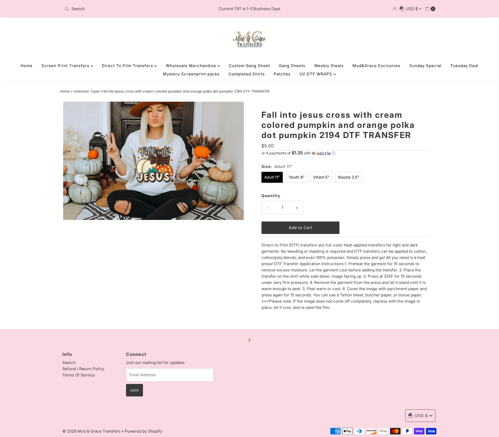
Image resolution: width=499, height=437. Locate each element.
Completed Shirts (246, 73)
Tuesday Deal (464, 65)
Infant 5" (321, 177)
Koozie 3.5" (348, 177)
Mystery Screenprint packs (191, 73)
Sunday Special (425, 65)
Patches (282, 73)
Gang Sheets (292, 65)
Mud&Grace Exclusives (376, 65)
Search (69, 362)
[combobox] (123, 9)
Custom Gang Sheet (249, 65)
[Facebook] (249, 340)
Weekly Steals (329, 65)
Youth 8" (297, 177)
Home (26, 65)
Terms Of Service (78, 375)
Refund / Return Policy (83, 368)
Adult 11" (272, 177)
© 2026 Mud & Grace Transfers (92, 431)
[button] (345, 153)
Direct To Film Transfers (128, 65)
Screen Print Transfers (66, 65)
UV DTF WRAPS (316, 73)
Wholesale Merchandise (192, 65)
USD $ (412, 8)
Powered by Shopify (143, 431)
